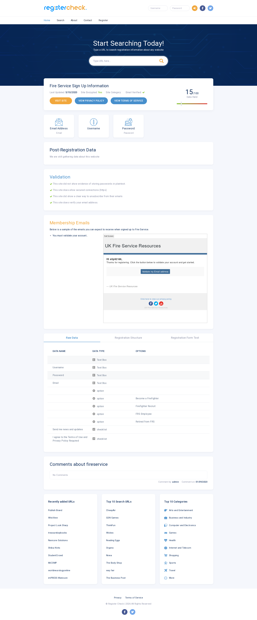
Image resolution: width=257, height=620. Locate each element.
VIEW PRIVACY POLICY (91, 100)
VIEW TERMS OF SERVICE (128, 100)
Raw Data (72, 337)
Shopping (174, 555)
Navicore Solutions (58, 540)
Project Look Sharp (58, 525)
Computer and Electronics (182, 525)
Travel (172, 570)
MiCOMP (52, 562)
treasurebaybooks (57, 532)
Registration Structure (128, 337)
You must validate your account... (70, 235)
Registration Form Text (185, 337)
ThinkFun (110, 525)
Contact (88, 20)
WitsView (53, 517)
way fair (110, 570)
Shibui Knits (54, 547)
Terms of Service (134, 597)
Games (172, 532)
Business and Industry (180, 517)
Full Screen (108, 236)
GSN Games (112, 517)
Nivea (109, 555)
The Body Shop (114, 562)
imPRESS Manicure (58, 578)
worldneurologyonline (59, 570)
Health (172, 540)
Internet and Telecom (180, 547)
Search (60, 20)
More (171, 578)
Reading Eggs (113, 540)
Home (47, 20)
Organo (110, 547)
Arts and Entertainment (181, 510)
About (74, 20)
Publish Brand (55, 510)
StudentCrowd (55, 555)
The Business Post (116, 578)
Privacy (118, 597)
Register (103, 20)
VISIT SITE (61, 100)
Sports (172, 562)
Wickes (109, 532)
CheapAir (111, 510)
